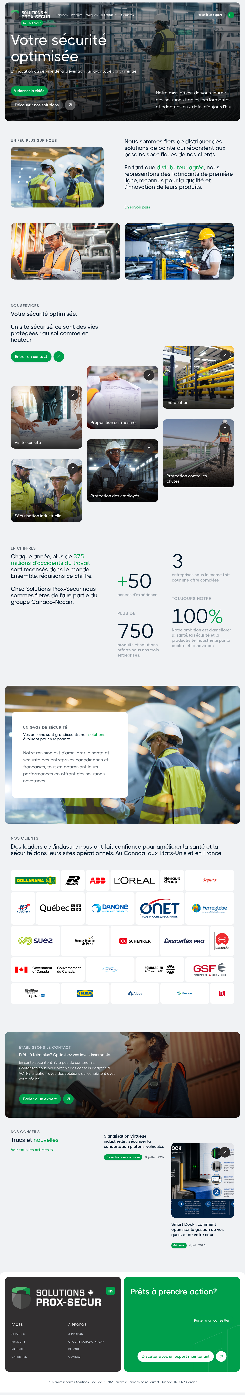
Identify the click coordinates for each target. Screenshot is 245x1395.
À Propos (75, 1334)
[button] (109, 14)
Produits (76, 15)
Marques (92, 15)
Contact (75, 1356)
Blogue (74, 1349)
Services (62, 15)
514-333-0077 (32, 22)
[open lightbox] (29, 91)
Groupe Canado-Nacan (86, 1341)
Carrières (127, 15)
